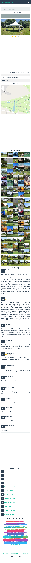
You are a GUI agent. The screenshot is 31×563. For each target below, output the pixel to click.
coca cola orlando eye (21, 526)
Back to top (25, 553)
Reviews (25, 16)
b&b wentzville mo (7, 538)
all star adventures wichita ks (21, 527)
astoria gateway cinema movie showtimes (15, 533)
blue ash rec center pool (10, 526)
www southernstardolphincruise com (19, 538)
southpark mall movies (9, 541)
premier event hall (7, 536)
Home (3, 7)
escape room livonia (22, 543)
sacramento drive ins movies (9, 535)
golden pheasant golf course (17, 536)
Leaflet (28, 113)
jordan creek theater (15, 544)
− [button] (3, 89)
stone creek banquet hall (20, 521)
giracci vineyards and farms (21, 532)
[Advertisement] (15, 54)
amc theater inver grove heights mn (11, 524)
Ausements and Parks (7, 2)
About (7, 553)
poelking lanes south (10, 521)
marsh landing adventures (10, 529)
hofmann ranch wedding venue (20, 541)
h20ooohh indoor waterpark (9, 532)
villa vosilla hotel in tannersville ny (11, 543)
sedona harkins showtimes (11, 523)
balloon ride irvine (22, 524)
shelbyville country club (21, 529)
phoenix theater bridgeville (9, 527)
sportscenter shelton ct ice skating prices (15, 530)
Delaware (9, 7)
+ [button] (3, 87)
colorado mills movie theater (21, 535)
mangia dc (26, 536)
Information (6, 16)
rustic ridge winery (21, 523)
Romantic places (14, 553)
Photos (15, 16)
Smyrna (14, 7)
